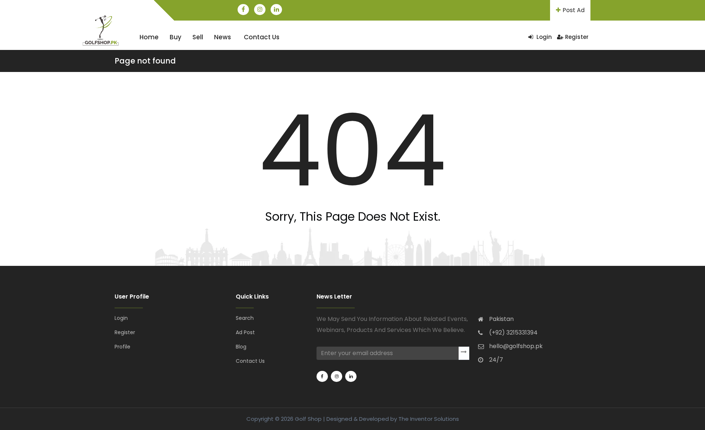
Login (543, 37)
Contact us (261, 37)
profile (122, 346)
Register (577, 37)
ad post (245, 332)
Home (149, 37)
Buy (175, 37)
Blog (241, 346)
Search (245, 318)
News (222, 37)
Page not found (145, 60)
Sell (197, 37)
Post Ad (574, 10)
